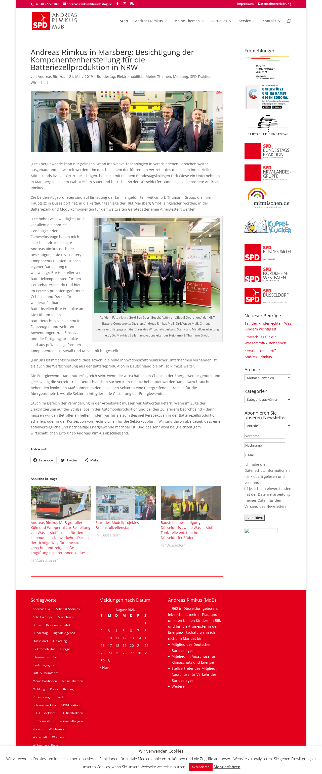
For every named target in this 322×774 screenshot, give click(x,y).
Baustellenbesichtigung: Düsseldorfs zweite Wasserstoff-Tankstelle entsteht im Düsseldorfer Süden (188, 530)
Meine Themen (187, 21)
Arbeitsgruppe (43, 617)
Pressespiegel (42, 697)
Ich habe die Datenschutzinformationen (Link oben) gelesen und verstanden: (267, 473)
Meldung (180, 76)
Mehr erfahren (227, 766)
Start (124, 21)
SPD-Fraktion (201, 76)
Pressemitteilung (62, 689)
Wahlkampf (57, 729)
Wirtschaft (39, 82)
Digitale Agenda (64, 633)
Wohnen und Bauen (46, 745)
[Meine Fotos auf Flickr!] (261, 531)
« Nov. (104, 667)
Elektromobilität (130, 76)
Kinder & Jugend (44, 665)
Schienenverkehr (44, 705)
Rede (60, 697)
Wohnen (58, 737)
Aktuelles (219, 21)
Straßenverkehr (44, 721)
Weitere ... (180, 686)
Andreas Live (42, 609)
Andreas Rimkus (149, 21)
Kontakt (269, 21)
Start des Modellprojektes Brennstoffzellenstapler (117, 525)
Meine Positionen (45, 681)
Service (245, 21)
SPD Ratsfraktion (71, 713)
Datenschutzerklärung (274, 4)
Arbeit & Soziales (68, 609)
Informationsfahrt (45, 657)
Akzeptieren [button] (201, 767)
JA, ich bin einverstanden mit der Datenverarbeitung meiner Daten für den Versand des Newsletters (268, 497)
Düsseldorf (40, 641)
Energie (65, 649)
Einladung (60, 641)
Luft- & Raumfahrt (45, 673)
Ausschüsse (66, 617)
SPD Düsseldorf (44, 713)
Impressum (245, 4)
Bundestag (106, 76)
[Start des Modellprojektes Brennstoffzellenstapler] (126, 503)
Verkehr (38, 729)
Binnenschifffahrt (58, 625)
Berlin (37, 625)
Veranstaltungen (71, 721)
